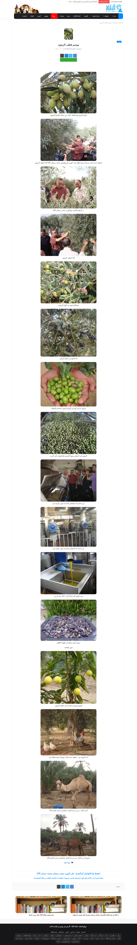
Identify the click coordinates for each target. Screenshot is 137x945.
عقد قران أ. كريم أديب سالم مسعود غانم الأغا (84, 1)
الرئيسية (83, 932)
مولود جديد (112, 935)
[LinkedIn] (63, 887)
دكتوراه (67, 932)
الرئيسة (120, 22)
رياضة (34, 935)
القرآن (32, 16)
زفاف (118, 935)
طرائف (52, 935)
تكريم (97, 938)
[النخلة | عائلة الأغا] (114, 8)
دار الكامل (37, 938)
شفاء (58, 941)
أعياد (102, 938)
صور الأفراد (61, 932)
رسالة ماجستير (19, 938)
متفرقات (115, 22)
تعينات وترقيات (67, 935)
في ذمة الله (93, 935)
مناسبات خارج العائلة (56, 938)
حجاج (92, 938)
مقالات (86, 935)
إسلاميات (45, 935)
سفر (106, 935)
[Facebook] (26, 1)
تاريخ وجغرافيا (45, 938)
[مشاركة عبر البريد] (66, 56)
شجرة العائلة (54, 932)
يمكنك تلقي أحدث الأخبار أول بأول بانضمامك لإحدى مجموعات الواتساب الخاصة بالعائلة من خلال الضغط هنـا (68, 878)
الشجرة (86, 16)
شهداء (53, 16)
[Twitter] (23, 1)
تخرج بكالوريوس (66, 941)
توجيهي (46, 16)
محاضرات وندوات (78, 935)
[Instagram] (18, 1)
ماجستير (72, 932)
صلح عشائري (67, 938)
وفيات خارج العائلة (110, 938)
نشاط (79, 938)
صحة (40, 935)
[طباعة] (62, 56)
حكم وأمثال (59, 935)
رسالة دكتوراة (76, 941)
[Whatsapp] (29, 1)
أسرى (39, 16)
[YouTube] (21, 1)
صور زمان (86, 938)
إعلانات (118, 938)
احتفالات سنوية (28, 938)
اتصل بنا (25, 16)
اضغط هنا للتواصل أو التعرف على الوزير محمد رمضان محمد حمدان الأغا (68, 873)
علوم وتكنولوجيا (27, 935)
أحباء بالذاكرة (77, 16)
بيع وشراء (18, 935)
